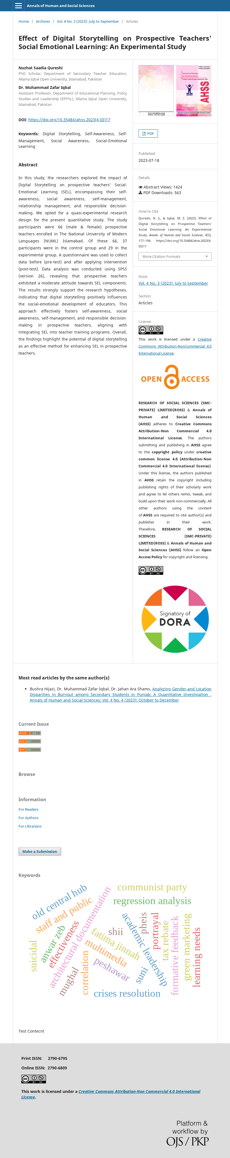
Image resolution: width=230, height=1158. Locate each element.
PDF (150, 133)
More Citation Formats (161, 256)
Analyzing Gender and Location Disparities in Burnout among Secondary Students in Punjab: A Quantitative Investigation (120, 691)
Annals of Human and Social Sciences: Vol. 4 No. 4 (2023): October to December (104, 700)
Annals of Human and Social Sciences (61, 5)
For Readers (28, 809)
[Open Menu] (18, 5)
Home (24, 21)
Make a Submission (39, 851)
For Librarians (30, 826)
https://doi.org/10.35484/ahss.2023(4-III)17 (69, 119)
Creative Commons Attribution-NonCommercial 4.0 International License (175, 346)
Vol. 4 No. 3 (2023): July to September (88, 21)
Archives (43, 21)
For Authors (28, 817)
